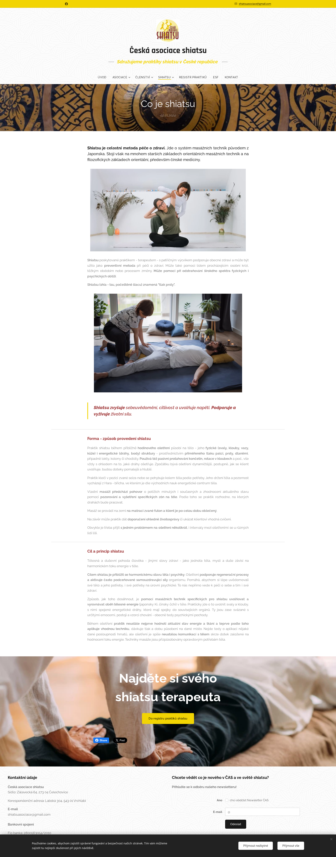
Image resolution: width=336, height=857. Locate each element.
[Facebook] (66, 4)
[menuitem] (103, 77)
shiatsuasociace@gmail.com (255, 3)
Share (103, 740)
